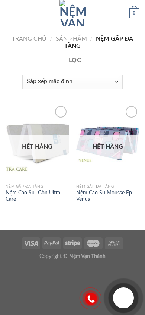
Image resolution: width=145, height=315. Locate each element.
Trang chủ (29, 39)
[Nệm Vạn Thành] (72, 13)
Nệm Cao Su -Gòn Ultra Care (33, 196)
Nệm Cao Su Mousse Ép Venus (104, 196)
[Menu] (10, 13)
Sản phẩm (71, 39)
